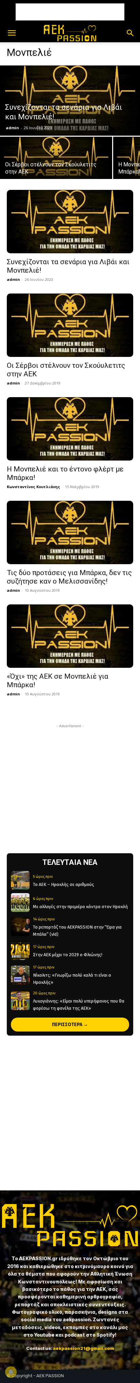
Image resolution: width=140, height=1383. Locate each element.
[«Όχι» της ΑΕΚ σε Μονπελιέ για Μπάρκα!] (70, 636)
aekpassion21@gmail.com (83, 1348)
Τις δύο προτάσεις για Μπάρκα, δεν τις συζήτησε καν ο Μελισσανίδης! (69, 577)
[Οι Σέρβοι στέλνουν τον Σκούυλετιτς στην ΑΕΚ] (56, 165)
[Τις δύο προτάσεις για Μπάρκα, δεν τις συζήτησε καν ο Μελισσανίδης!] (70, 532)
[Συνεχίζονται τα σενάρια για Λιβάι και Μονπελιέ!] (70, 100)
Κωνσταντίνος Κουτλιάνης (33, 486)
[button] (11, 33)
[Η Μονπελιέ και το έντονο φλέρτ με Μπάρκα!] (70, 429)
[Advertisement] (70, 11)
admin (12, 127)
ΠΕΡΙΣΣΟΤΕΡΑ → (70, 1024)
